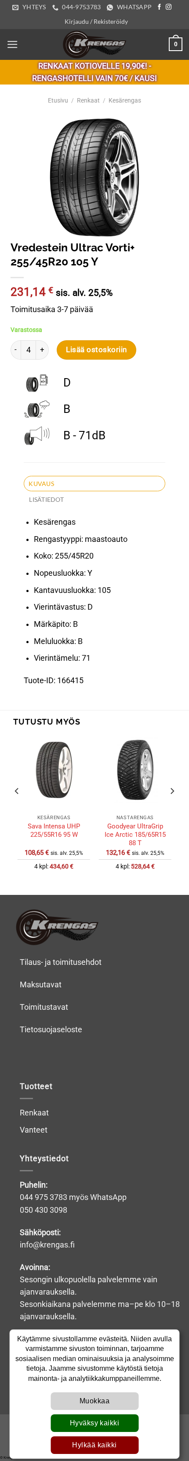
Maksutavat (41, 984)
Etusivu (58, 100)
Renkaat (88, 100)
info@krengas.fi (47, 1244)
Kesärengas (125, 100)
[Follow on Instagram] (168, 7)
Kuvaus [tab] (41, 483)
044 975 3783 (43, 1197)
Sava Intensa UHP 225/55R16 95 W (54, 830)
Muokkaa (94, 1401)
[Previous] (17, 808)
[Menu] (12, 44)
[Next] (171, 808)
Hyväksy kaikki (95, 1423)
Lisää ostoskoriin (96, 349)
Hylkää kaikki (94, 1445)
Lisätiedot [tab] (46, 499)
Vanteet (33, 1130)
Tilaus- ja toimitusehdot (61, 962)
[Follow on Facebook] (159, 7)
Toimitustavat (44, 1007)
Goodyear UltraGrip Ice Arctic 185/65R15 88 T (135, 834)
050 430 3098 (43, 1210)
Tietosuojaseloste (51, 1029)
